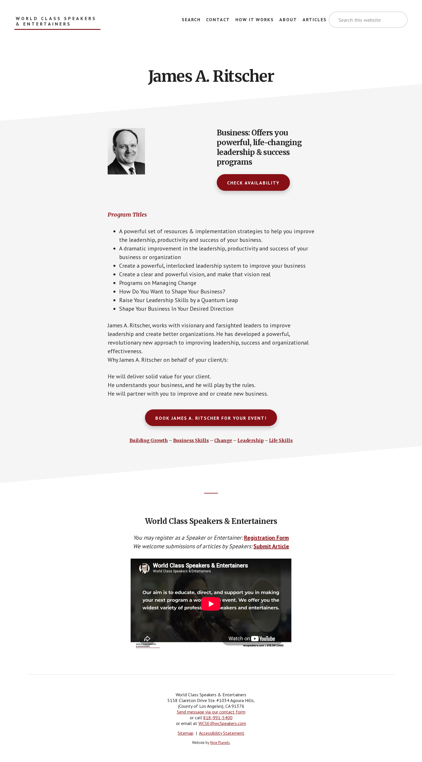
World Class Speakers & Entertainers (56, 21)
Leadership (250, 440)
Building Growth (148, 440)
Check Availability (253, 183)
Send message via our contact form (211, 712)
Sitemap (185, 733)
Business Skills (191, 440)
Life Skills (281, 440)
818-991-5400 (218, 717)
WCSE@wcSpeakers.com (222, 723)
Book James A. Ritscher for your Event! (211, 418)
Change (223, 440)
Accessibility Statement (221, 733)
